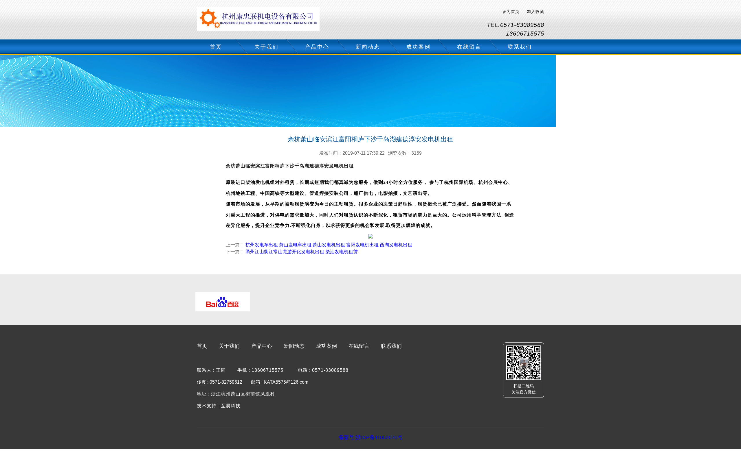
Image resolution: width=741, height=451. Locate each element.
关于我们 (266, 47)
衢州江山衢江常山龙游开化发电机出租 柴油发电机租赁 (301, 251)
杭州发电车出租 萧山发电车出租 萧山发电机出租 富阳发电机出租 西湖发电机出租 (328, 244)
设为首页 (511, 11)
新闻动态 (368, 47)
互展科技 (231, 405)
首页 (216, 47)
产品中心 (317, 47)
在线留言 (469, 47)
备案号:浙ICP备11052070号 (371, 437)
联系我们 (520, 47)
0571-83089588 (522, 25)
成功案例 (418, 47)
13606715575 (525, 33)
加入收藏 (535, 11)
